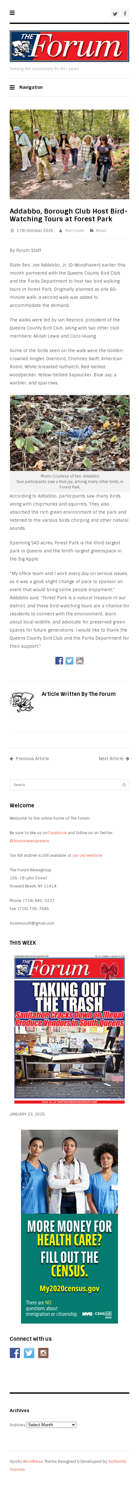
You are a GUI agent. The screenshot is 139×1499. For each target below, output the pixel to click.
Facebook (57, 832)
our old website (87, 855)
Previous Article (32, 758)
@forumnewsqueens (29, 841)
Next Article (111, 758)
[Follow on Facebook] (15, 1353)
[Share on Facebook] (59, 661)
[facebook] (125, 13)
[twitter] (115, 13)
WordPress (33, 1461)
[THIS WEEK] (69, 1106)
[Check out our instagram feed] (43, 1353)
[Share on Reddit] (80, 661)
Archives (18, 1425)
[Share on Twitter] (69, 661)
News (101, 230)
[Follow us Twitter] (29, 1353)
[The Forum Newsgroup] (69, 60)
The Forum (74, 230)
